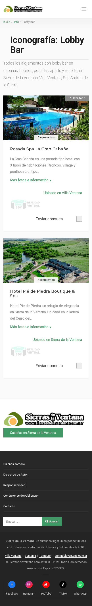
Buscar (53, 521)
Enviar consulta (49, 218)
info (16, 22)
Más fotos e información (29, 180)
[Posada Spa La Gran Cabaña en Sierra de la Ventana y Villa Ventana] (46, 117)
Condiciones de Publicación (21, 495)
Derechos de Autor (15, 474)
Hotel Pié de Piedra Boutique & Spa (42, 293)
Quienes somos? (14, 464)
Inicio (6, 22)
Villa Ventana (13, 555)
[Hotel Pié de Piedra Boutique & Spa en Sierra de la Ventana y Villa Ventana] (46, 260)
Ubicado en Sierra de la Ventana (57, 340)
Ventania (30, 555)
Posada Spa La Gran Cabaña (39, 149)
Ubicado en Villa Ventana (63, 193)
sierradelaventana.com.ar (71, 555)
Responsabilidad (14, 485)
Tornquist (45, 555)
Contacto (9, 506)
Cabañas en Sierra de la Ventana (33, 433)
